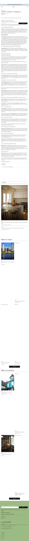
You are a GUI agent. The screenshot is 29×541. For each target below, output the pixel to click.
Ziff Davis (6, 526)
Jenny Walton (7, 229)
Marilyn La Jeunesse (4, 394)
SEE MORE (14, 366)
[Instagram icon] (3, 522)
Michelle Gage (3, 264)
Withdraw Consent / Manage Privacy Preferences (6, 528)
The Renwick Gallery (4, 48)
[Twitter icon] (8, 522)
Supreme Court (3, 145)
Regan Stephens (17, 433)
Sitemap (2, 518)
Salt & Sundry (13, 113)
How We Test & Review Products (7, 514)
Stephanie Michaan (18, 302)
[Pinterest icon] (5, 522)
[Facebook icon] (6, 522)
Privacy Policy (10, 509)
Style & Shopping (3, 535)
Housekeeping (2, 536)
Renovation (2, 534)
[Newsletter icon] (1, 522)
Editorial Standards (5, 512)
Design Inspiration (3, 533)
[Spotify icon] (10, 522)
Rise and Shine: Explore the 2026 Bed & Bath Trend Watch (15, 4)
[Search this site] (27, 6)
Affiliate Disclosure (4, 516)
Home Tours (3, 221)
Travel (4, 10)
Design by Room (3, 532)
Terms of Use (24, 24)
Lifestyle (2, 10)
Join (23, 23)
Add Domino (3, 14)
